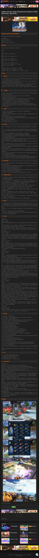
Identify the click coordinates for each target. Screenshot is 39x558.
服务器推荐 (20, 1)
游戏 (8, 15)
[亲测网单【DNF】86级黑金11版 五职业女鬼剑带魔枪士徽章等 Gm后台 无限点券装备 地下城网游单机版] (24, 534)
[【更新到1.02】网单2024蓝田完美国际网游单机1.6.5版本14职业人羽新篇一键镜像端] (5, 540)
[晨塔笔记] (4, 1)
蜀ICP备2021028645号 (19, 555)
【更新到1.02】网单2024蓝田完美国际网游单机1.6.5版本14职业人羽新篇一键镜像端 (14, 539)
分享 (16, 1)
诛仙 (6, 518)
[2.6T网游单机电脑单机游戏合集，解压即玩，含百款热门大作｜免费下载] (5, 528)
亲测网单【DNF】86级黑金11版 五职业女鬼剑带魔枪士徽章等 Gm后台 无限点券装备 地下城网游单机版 (33, 532)
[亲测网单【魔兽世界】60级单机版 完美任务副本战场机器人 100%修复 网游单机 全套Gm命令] (5, 534)
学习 (13, 1)
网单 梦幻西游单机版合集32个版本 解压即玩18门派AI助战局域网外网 (33, 526)
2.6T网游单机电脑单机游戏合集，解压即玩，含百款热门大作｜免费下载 (14, 526)
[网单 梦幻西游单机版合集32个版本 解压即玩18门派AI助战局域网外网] (24, 528)
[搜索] (31, 1)
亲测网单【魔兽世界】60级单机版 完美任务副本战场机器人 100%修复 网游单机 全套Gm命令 (14, 532)
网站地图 (29, 554)
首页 (11, 1)
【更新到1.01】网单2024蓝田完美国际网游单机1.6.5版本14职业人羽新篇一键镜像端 (33, 539)
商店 (24, 1)
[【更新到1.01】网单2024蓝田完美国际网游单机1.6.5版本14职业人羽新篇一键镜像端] (24, 540)
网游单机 (3, 518)
